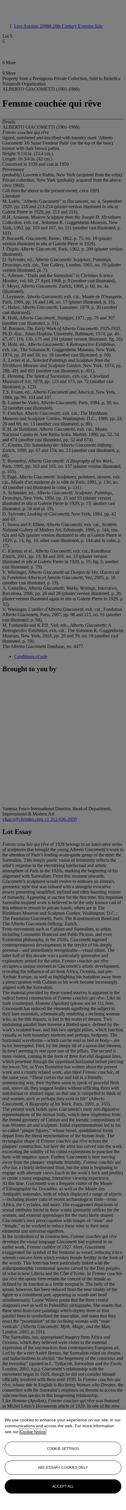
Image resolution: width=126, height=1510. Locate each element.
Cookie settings (63, 1449)
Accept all (63, 1486)
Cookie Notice (33, 1431)
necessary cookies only (63, 1468)
